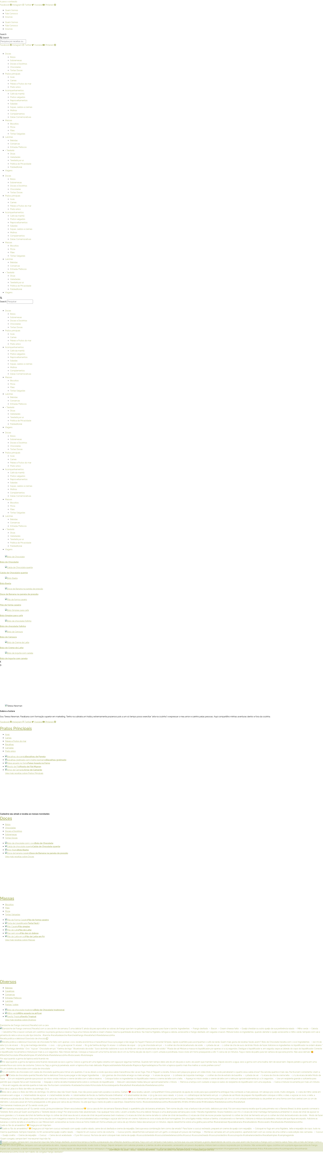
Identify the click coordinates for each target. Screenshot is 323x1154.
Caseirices (9, 991)
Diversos (8, 981)
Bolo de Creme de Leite (11, 648)
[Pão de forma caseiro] (135, 599)
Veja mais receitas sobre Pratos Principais (24, 773)
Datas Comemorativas (20, 117)
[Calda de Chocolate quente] (135, 567)
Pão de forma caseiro (10, 605)
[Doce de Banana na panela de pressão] (135, 589)
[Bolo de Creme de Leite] (135, 642)
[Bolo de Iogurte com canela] (135, 653)
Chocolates (15, 67)
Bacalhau (9, 744)
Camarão (9, 748)
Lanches (9, 137)
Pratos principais (12, 74)
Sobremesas (16, 60)
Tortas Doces (16, 70)
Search (3, 34)
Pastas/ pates (11, 1004)
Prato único (15, 87)
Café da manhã (17, 94)
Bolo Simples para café (11, 615)
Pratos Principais (16, 728)
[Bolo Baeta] (135, 578)
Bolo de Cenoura (8, 637)
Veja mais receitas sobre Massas (20, 940)
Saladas (14, 104)
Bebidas (14, 140)
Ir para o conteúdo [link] (8, 1)
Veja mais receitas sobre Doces (19, 856)
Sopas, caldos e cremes (21, 107)
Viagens (8, 170)
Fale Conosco (11, 13)
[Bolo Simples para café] (135, 610)
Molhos (13, 110)
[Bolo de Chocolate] (135, 556)
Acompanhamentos (14, 90)
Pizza (12, 127)
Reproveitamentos (19, 100)
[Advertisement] (23, 684)
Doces (8, 54)
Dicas (12, 154)
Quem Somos (11, 10)
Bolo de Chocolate (9, 562)
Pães (12, 130)
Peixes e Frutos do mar (20, 84)
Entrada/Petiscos (18, 147)
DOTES (210, 1150)
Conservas (15, 144)
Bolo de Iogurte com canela (14, 658)
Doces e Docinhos (18, 64)
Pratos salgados (17, 97)
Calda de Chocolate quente (14, 573)
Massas (8, 120)
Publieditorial (16, 167)
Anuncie (8, 17)
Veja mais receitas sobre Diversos (20, 1020)
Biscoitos (14, 124)
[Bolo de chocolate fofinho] (135, 621)
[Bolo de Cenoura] (135, 631)
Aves (12, 77)
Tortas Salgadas (17, 134)
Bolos (13, 57)
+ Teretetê (9, 150)
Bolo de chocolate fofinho (13, 626)
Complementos (17, 114)
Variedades (15, 157)
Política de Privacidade (20, 164)
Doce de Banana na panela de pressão (19, 594)
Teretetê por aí (17, 160)
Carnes (13, 80)
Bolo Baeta (5, 583)
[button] (161, 298)
